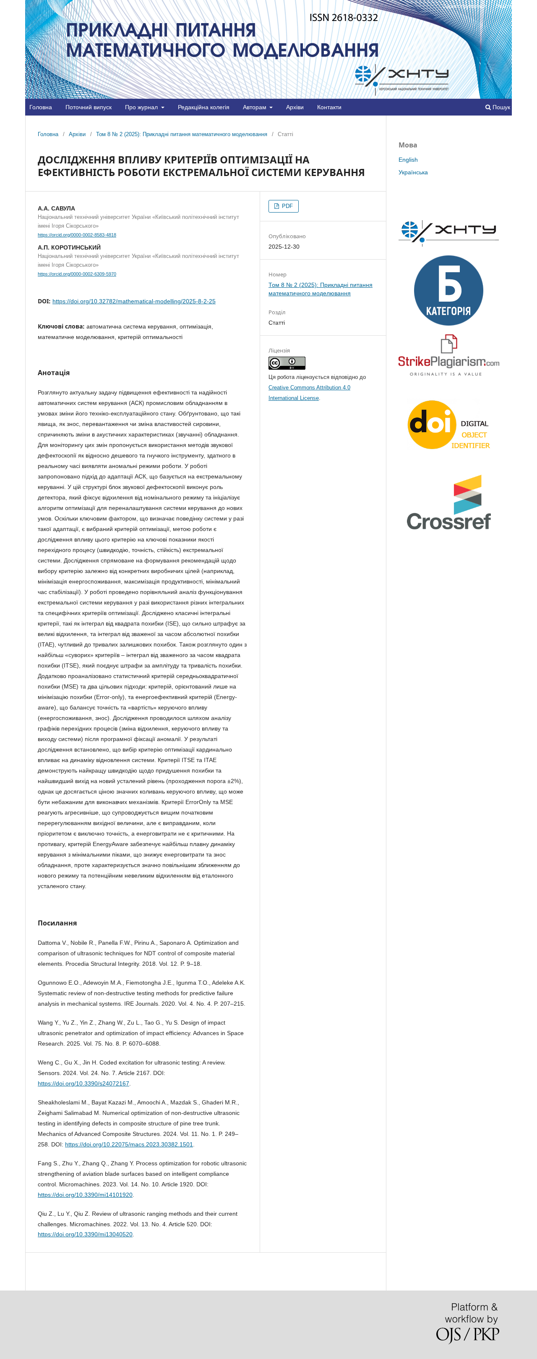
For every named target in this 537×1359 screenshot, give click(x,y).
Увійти (504, 6)
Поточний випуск (88, 107)
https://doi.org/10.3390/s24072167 (83, 1083)
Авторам (255, 107)
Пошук (500, 107)
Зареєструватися (464, 6)
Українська (413, 172)
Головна (40, 107)
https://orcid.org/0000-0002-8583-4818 (77, 234)
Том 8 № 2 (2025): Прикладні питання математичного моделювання (181, 134)
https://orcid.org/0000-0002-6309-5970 (77, 273)
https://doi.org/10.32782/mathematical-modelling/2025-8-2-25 (134, 301)
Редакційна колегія (203, 107)
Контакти (329, 107)
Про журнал (142, 107)
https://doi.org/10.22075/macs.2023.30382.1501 (129, 1144)
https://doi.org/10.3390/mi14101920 (85, 1194)
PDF (286, 206)
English (408, 159)
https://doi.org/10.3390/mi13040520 (85, 1234)
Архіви (295, 107)
